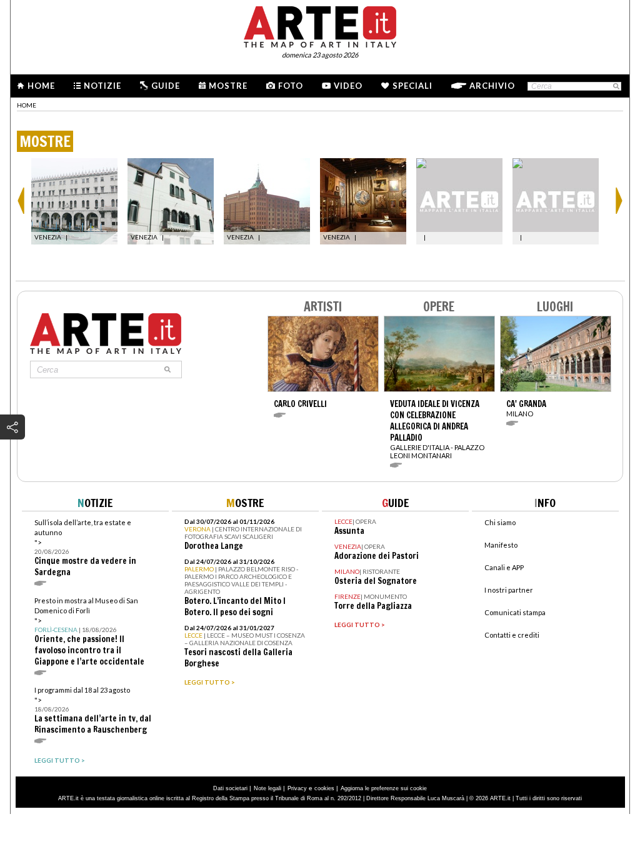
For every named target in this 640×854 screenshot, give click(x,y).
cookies (324, 788)
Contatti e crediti (511, 635)
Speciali (412, 86)
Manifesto (501, 545)
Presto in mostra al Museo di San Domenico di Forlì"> (89, 631)
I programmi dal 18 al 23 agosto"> (92, 710)
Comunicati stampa (515, 612)
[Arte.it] (320, 25)
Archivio (492, 86)
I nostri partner (508, 590)
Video (348, 86)
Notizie (102, 86)
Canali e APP (504, 567)
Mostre (228, 86)
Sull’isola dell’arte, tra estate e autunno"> (85, 548)
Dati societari (230, 788)
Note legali (267, 788)
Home (41, 86)
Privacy (297, 788)
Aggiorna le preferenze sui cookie (384, 788)
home (26, 105)
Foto (290, 86)
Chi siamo (500, 522)
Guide (165, 86)
